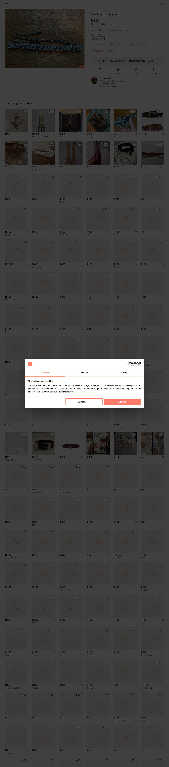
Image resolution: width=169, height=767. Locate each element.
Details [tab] (84, 372)
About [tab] (124, 372)
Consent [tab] (45, 372)
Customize (83, 402)
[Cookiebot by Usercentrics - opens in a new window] (129, 364)
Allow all (122, 402)
